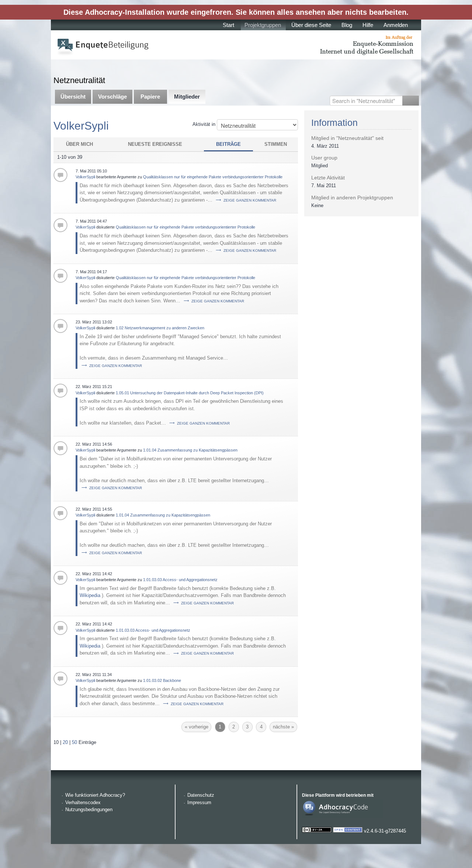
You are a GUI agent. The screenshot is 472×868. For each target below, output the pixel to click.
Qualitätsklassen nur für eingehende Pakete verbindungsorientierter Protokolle (212, 177)
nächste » (283, 727)
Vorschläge (112, 96)
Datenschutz (200, 795)
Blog (346, 25)
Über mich (79, 144)
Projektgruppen (262, 25)
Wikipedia (90, 595)
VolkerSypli (85, 177)
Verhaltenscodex (83, 802)
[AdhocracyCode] (342, 816)
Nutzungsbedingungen (88, 809)
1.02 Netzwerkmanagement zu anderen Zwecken (160, 328)
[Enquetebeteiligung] (236, 44)
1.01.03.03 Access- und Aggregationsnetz (180, 579)
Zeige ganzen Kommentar (249, 200)
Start (228, 25)
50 (74, 742)
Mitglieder (187, 96)
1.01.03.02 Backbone (162, 680)
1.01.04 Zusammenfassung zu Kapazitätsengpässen (190, 450)
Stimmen (275, 144)
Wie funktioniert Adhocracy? (95, 795)
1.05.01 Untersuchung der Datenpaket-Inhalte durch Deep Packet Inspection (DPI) (190, 393)
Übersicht (73, 96)
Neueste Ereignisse (155, 144)
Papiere (150, 96)
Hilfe (367, 25)
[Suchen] (410, 101)
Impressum (199, 802)
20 (65, 742)
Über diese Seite (311, 25)
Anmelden (396, 25)
